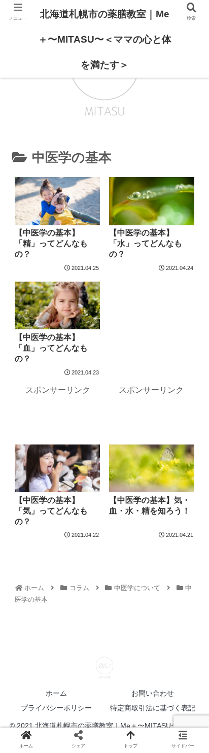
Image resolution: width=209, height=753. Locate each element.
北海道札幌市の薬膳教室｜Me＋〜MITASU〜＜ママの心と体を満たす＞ (104, 39)
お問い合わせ (152, 693)
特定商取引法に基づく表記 (152, 708)
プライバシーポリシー (56, 708)
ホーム (56, 693)
